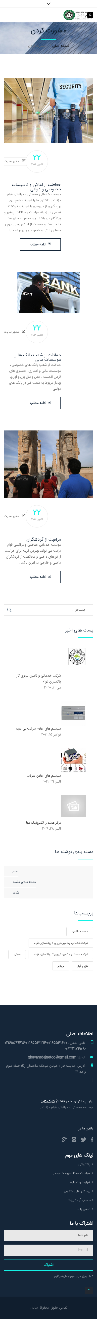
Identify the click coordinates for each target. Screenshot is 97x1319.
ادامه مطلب (38, 245)
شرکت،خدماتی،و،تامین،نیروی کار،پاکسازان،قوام (61, 943)
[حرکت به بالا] (89, 1290)
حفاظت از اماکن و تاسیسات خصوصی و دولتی (36, 187)
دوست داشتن (80, 931)
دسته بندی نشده (24, 882)
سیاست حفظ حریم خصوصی (71, 1173)
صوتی (17, 954)
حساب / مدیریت (79, 1200)
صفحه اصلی (60, 46)
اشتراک (48, 1265)
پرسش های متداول (77, 1191)
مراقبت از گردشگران (43, 539)
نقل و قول (82, 965)
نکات (15, 893)
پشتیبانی (84, 1164)
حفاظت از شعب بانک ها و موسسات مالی (37, 357)
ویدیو (60, 965)
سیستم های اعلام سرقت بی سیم (38, 729)
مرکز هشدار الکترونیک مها (43, 823)
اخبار (15, 871)
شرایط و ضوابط (80, 1182)
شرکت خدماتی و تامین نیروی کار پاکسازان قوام (61, 954)
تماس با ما (84, 1209)
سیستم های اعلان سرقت (44, 776)
